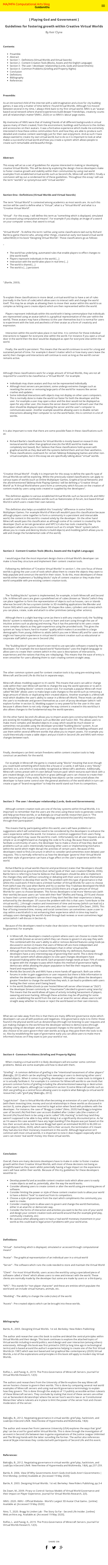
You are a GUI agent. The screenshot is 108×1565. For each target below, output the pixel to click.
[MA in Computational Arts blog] (26, 5)
